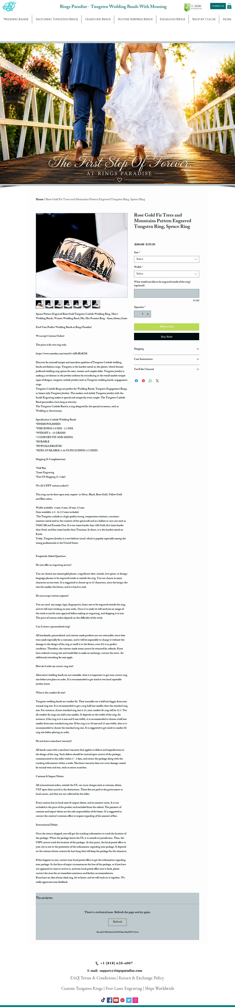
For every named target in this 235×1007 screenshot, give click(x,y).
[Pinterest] (122, 1000)
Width (138, 267)
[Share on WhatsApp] (150, 381)
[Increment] (148, 314)
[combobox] (166, 259)
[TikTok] (103, 1000)
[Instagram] (135, 1000)
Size (137, 253)
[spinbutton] (142, 314)
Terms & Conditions (98, 978)
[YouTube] (116, 1000)
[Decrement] (137, 314)
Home (40, 199)
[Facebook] (109, 1000)
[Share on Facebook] (136, 381)
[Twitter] (129, 1000)
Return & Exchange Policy (141, 978)
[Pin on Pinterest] (143, 381)
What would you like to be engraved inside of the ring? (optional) (162, 284)
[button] (229, 6)
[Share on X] (157, 381)
